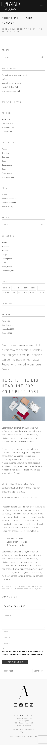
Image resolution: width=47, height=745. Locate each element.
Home (5, 29)
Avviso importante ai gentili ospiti (14, 75)
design (34, 288)
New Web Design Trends (11, 91)
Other (4, 169)
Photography (7, 173)
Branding (5, 153)
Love (14, 292)
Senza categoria (8, 177)
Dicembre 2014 (7, 123)
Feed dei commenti (9, 202)
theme (32, 292)
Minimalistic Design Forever (12, 83)
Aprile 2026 (6, 119)
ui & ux (41, 292)
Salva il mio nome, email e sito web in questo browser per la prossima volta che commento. (23, 652)
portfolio (22, 292)
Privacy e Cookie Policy (17, 736)
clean (25, 288)
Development (17, 29)
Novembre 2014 (8, 127)
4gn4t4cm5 (25, 586)
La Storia (5, 79)
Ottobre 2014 (7, 131)
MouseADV (34, 736)
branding (17, 288)
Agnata (4, 149)
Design (4, 161)
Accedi (4, 194)
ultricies (5, 510)
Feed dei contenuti (9, 198)
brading (6, 288)
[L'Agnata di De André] (11, 7)
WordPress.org (7, 206)
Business (5, 157)
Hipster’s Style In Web (10, 87)
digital (6, 292)
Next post (38, 671)
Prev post (8, 671)
